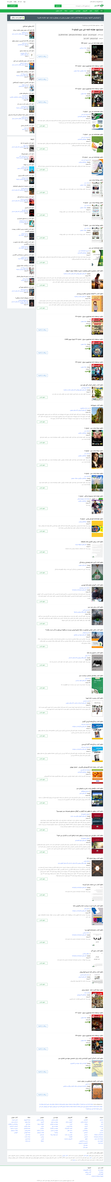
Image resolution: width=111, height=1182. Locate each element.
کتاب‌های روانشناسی (23, 222)
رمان (102, 1122)
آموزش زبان (100, 1141)
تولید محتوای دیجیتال (78, 824)
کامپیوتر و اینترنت (68, 1139)
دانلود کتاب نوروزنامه (97, 405)
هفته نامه (83, 120)
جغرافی (86, 1128)
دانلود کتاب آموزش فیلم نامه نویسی (92, 585)
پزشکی (86, 1124)
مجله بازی (28, 1124)
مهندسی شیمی (54, 1130)
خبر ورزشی (55, 1106)
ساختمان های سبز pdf (77, 641)
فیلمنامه (78, 891)
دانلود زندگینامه (81, 730)
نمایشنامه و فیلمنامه (98, 1137)
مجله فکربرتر (58, 776)
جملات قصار (74, 1086)
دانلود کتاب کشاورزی (70, 799)
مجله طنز (74, 437)
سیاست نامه (82, 915)
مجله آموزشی (27, 1132)
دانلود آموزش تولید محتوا (52, 822)
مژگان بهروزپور (24, 53)
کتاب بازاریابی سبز (81, 844)
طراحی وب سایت (68, 1134)
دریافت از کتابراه (42, 56)
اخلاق (58, 915)
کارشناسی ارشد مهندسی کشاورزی (78, 1063)
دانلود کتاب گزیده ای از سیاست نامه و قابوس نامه (88, 906)
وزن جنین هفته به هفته (84, 282)
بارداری (66, 282)
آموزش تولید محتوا (47, 820)
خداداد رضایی (86, 933)
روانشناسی (85, 1130)
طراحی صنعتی (55, 1120)
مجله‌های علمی (25, 98)
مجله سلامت (27, 1137)
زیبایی (42, 1126)
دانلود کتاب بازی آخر (97, 951)
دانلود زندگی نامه (86, 733)
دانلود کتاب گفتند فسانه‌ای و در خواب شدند (90, 1081)
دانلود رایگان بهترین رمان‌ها (22, 75)
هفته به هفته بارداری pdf (66, 1106)
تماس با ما (9, 1)
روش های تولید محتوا (60, 824)
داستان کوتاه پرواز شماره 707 (83, 873)
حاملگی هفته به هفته (74, 1104)
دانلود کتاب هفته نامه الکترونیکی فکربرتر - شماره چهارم (86, 767)
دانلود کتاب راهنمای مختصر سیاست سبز (91, 676)
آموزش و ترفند (69, 1122)
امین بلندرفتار (86, 633)
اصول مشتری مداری (58, 848)
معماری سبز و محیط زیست (47, 639)
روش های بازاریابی (64, 844)
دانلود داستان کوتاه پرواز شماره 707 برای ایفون (76, 875)
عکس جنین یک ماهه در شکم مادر (78, 280)
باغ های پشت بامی (73, 797)
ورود (24, 1)
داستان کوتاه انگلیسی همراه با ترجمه (53, 867)
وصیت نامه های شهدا (80, 707)
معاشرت (62, 915)
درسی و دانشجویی (83, 1141)
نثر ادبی (101, 1132)
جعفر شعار (86, 908)
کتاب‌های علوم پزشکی (23, 86)
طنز (102, 1128)
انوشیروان (73, 981)
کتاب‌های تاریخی (82, 410)
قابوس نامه (76, 915)
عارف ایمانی (86, 861)
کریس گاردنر (58, 730)
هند (89, 917)
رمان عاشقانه (57, 618)
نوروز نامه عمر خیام (53, 416)
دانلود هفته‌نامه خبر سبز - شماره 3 (93, 112)
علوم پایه (86, 1145)
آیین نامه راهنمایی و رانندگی (78, 569)
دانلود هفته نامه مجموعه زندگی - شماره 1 (91, 496)
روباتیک (56, 1132)
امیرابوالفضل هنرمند (22, 300)
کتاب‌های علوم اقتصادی (23, 44)
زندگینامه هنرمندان (82, 1086)
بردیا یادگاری (24, 32)
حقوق (86, 1139)
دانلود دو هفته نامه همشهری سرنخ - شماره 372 (89, 66)
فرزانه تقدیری (24, 188)
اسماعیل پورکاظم (85, 791)
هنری (43, 1139)
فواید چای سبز (82, 394)
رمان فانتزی (87, 618)
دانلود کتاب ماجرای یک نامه (95, 653)
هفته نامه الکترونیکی (49, 776)
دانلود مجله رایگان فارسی (70, 528)
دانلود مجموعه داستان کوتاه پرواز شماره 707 (78, 871)
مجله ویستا (24, 95)
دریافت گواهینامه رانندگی (61, 569)
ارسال (74, 1160)
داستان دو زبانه (81, 867)
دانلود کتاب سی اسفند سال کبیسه (93, 885)
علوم (91, 11)
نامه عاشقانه (82, 548)
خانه (101, 11)
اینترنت (70, 1120)
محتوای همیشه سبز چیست (47, 824)
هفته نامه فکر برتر (63, 35)
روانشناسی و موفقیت (13, 1124)
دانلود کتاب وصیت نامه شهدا (94, 698)
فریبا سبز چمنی (94, 38)
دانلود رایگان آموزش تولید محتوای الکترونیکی (69, 822)
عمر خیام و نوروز (49, 414)
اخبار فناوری (72, 999)
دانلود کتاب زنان (56, 282)
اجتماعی (86, 1132)
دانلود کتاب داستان (73, 662)
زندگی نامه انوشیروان (80, 981)
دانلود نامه (65, 662)
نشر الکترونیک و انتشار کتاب (96, 1)
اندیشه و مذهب (84, 1122)
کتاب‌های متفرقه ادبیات (23, 258)
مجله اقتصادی (27, 1128)
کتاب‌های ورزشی (24, 280)
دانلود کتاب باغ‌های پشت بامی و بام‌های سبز (89, 789)
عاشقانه (77, 548)
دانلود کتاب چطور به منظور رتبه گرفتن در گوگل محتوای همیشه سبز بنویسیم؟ (79, 811)
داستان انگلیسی (64, 869)
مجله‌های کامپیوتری (82, 995)
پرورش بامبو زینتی (80, 799)
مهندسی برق (55, 1126)
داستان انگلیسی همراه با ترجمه (70, 867)
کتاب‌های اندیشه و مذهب (22, 168)
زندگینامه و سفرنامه (98, 1134)
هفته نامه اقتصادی (75, 120)
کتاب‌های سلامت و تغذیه (70, 273)
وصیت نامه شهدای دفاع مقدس (77, 709)
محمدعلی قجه (24, 289)
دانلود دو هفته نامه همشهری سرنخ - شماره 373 (89, 89)
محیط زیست (82, 685)
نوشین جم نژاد (24, 199)
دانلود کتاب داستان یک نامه (56, 662)
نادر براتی (25, 145)
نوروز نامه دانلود (44, 416)
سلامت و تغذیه (40, 1130)
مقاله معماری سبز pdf (66, 641)
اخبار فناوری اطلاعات (80, 999)
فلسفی (86, 1137)
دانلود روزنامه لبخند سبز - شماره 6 (93, 203)
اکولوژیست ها (64, 685)
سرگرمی (42, 1128)
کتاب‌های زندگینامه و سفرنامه (79, 726)
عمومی (71, 11)
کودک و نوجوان (40, 1132)
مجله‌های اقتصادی (82, 116)
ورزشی (42, 1137)
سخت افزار (69, 1130)
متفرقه (42, 1141)
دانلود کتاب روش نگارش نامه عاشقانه (92, 542)
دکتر (87, 917)
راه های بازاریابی (78, 846)
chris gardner (52, 730)
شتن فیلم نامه (81, 594)
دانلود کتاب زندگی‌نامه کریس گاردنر (92, 722)
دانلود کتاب (42, 126)
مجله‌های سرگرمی (14, 97)
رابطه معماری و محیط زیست (72, 639)
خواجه (47, 915)
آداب (66, 915)
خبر (59, 1106)
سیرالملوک (70, 915)
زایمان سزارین (60, 300)
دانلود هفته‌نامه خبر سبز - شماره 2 (93, 134)
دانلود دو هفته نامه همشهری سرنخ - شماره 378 (89, 1036)
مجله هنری (27, 1139)
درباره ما (101, 1172)
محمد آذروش (24, 233)
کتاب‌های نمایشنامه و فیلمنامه (79, 590)
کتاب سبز (86, 38)
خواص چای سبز (60, 394)
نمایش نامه (73, 891)
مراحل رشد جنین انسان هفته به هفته (60, 280)
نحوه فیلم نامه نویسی (73, 594)
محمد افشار (24, 43)
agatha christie (51, 753)
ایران (39, 915)
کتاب (90, 1158)
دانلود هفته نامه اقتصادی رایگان (79, 123)
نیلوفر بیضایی (86, 953)
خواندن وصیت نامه (55, 707)
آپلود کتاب (12, 6)
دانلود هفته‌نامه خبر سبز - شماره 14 (92, 157)
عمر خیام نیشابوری (84, 408)
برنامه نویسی (69, 1126)
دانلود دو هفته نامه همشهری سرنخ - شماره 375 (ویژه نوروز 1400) (84, 339)
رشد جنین (54, 278)
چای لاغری (75, 394)
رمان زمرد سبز (60, 616)
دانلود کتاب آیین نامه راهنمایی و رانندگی (91, 562)
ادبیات (96, 11)
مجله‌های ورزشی (83, 162)
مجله (66, 11)
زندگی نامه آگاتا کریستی (76, 755)
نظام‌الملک (43, 915)
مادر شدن (48, 278)
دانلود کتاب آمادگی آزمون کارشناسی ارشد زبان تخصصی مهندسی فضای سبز (80, 1058)
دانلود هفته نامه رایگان (71, 166)
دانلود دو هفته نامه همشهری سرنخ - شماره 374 (89, 317)
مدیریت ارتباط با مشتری (69, 848)
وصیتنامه (63, 707)
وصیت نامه (68, 707)
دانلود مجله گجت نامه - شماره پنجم (92, 990)
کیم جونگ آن (24, 74)
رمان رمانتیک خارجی (65, 618)
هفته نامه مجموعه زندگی (83, 499)
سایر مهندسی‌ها (54, 1134)
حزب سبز (77, 685)
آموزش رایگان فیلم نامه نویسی (63, 596)
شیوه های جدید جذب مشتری (53, 844)
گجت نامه (87, 993)
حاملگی (62, 282)
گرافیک (70, 1137)
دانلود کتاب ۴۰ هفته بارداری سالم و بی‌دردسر (90, 294)
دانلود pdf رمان (82, 616)
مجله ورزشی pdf (72, 526)
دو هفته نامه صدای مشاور (75, 35)
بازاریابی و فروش (86, 846)
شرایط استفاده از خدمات (97, 1176)
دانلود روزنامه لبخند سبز (96, 180)
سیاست (55, 915)
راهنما (15, 1)
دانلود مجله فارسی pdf (55, 526)
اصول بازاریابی (73, 844)
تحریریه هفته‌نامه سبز (84, 251)
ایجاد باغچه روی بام (57, 797)
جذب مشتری (50, 848)
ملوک (51, 915)
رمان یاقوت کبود (81, 620)
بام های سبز (65, 797)
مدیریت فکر (64, 776)
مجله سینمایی (83, 48)
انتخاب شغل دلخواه (76, 776)
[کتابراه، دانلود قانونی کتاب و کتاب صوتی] (87, 52)
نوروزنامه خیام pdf (81, 414)
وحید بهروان (24, 85)
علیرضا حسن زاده (85, 724)
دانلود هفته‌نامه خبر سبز (96, 248)
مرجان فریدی (24, 106)
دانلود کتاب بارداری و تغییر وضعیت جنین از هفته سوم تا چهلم (84, 271)
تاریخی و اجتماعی (14, 1126)
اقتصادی (86, 1120)
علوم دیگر (85, 1147)
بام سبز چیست (61, 799)
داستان (80, 960)
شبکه (71, 1132)
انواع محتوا (55, 820)
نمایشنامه (83, 891)
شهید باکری (47, 707)
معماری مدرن (82, 639)
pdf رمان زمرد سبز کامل (44, 616)
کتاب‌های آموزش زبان (23, 235)
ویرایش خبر (44, 1106)
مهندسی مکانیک (54, 1128)
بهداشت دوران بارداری (74, 278)
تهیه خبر (50, 1106)
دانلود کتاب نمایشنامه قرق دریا (94, 930)
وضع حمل (59, 278)
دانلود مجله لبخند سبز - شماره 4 (93, 474)
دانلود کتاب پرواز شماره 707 (95, 858)
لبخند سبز (86, 183)
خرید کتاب (88, 1174)
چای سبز (54, 394)
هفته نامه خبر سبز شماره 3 (65, 123)
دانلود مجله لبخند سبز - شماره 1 (93, 428)
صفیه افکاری (24, 117)
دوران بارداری (65, 278)
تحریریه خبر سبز (92, 35)
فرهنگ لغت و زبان (99, 1139)
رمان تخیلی (81, 618)
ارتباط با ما (100, 1170)
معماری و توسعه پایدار (59, 639)
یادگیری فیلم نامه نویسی (61, 594)
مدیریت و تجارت (14, 1128)
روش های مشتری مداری (64, 846)
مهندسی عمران (54, 1122)
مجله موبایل (27, 1122)
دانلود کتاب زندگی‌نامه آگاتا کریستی (92, 744)
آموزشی (16, 1132)
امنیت (70, 1124)
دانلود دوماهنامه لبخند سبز (54, 437)
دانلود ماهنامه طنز (81, 437)
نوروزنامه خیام (73, 416)
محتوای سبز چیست (79, 826)
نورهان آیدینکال (23, 63)
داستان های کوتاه (60, 875)
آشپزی (42, 1122)
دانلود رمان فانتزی (49, 618)
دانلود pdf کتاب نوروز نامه (70, 414)
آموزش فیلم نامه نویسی (76, 596)
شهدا (73, 707)
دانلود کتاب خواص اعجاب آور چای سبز (91, 385)
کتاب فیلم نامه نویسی (49, 594)
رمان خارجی (73, 620)
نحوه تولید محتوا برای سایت (65, 820)
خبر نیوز (85, 35)
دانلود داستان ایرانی (44, 871)
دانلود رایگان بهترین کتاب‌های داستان (20, 147)
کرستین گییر (86, 610)
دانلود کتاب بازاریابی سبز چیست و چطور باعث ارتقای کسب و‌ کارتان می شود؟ (80, 836)
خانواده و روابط (40, 1124)
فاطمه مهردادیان (85, 388)
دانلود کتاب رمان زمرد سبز (95, 607)
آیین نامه (69, 569)
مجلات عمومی (83, 185)
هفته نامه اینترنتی (66, 120)
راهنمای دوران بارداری (73, 282)
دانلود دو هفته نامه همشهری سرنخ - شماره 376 (89, 362)
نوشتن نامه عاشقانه (70, 548)
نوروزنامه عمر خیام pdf (58, 414)
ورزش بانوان (63, 166)
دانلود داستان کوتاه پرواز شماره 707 (68, 873)
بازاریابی (69, 776)
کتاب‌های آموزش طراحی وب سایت (78, 816)
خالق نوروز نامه (40, 414)
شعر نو (101, 1126)
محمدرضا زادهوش (23, 221)
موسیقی (42, 1134)
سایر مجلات (27, 1141)
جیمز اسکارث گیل (23, 156)
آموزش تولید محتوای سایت (78, 820)
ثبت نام (20, 1)
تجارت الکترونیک (68, 1128)
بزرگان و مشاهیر (67, 1086)
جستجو (58, 6)
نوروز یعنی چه (84, 418)
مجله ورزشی (27, 1130)
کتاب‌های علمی (83, 793)
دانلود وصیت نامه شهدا (63, 709)
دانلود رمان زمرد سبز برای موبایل (71, 616)
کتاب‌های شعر (25, 129)
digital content (69, 824)
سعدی (25, 128)
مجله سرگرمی (83, 71)
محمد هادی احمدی (84, 975)
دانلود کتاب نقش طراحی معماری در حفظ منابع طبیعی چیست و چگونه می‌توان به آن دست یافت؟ (74, 630)
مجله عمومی (77, 71)
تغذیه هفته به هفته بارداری (44, 280)
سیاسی (86, 1134)
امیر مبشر (25, 278)
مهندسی (78, 11)
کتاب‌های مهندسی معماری (80, 635)
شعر (102, 1124)
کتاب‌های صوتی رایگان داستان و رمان (20, 34)
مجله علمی (27, 1134)
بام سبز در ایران (81, 797)
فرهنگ (83, 960)
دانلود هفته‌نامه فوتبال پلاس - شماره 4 (91, 519)
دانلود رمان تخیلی (74, 618)
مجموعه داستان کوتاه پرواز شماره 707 (58, 871)
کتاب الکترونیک (87, 1170)
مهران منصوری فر (85, 814)
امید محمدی (86, 701)
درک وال (87, 678)
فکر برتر (83, 776)
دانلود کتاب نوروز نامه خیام (84, 416)
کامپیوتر (85, 11)
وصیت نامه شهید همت (51, 709)
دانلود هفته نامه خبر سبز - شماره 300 (92, 43)
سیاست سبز (71, 685)
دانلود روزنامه (62, 189)
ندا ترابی (87, 1084)
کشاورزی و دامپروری (83, 1143)
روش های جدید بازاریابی (52, 846)
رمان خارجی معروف (66, 620)
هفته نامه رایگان (50, 120)
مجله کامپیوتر (27, 1120)
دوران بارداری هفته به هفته (61, 1104)
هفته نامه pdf (57, 120)
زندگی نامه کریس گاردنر (76, 733)
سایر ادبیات (100, 1143)
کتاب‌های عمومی (74, 410)
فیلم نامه (67, 891)
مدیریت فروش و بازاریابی (81, 848)
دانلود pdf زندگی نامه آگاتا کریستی (70, 753)
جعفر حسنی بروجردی (84, 588)
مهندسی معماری (54, 1124)
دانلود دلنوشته (82, 662)
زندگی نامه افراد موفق (43, 730)
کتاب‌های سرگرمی (24, 54)
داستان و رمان (14, 1122)
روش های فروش (41, 844)
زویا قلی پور (24, 210)
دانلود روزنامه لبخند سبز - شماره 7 (93, 225)
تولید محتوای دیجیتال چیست (67, 826)
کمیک (101, 1130)
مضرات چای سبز (69, 394)
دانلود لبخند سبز (70, 189)
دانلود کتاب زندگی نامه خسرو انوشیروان (91, 972)
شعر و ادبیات (15, 1120)
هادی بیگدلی (24, 167)
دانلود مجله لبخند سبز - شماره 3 (93, 451)
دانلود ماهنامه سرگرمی (66, 437)
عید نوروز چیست (76, 418)
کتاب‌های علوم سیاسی (81, 680)
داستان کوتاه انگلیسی (74, 869)
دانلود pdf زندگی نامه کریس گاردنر (70, 730)
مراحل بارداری (82, 278)
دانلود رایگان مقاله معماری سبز (53, 641)
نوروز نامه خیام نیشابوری (64, 416)
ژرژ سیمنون (24, 178)
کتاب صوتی (59, 11)
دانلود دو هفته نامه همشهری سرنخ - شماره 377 (89, 1013)
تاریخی (86, 1126)
